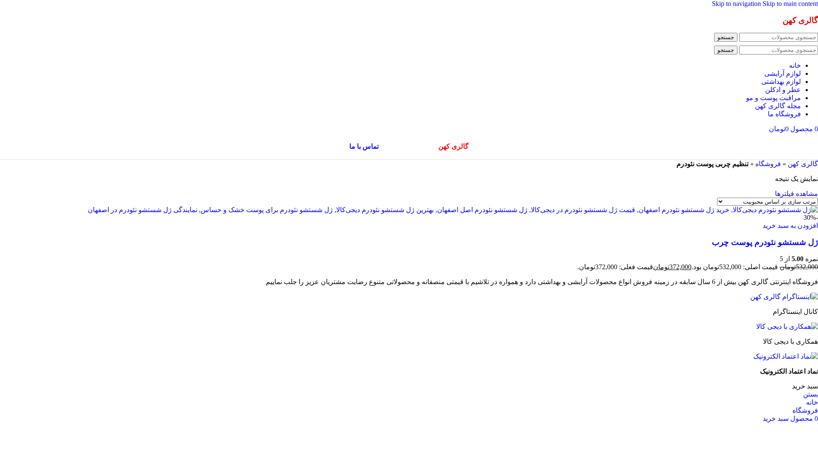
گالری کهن (803, 163)
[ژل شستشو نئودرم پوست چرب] (453, 209)
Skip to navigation (737, 3)
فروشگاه (768, 163)
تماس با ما (364, 146)
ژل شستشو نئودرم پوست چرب (765, 242)
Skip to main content (790, 3)
